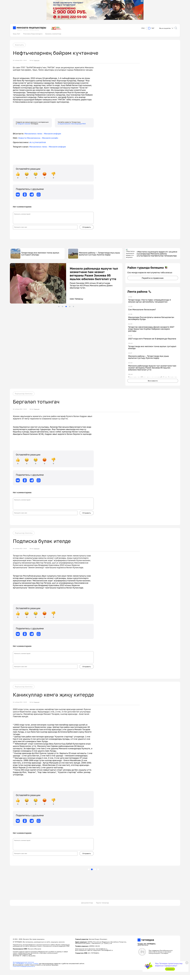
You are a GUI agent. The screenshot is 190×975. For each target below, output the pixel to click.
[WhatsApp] (39, 195)
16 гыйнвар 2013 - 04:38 (20, 702)
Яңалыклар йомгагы (23, 394)
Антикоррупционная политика (23, 962)
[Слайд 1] (58, 306)
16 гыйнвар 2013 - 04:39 (20, 548)
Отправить (86, 227)
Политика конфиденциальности (24, 966)
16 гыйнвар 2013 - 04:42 (20, 409)
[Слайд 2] (62, 306)
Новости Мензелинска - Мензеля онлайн (38, 138)
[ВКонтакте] (18, 195)
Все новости (153, 381)
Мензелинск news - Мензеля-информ (42, 133)
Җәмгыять (19, 45)
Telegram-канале (24, 124)
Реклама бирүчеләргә (32, 34)
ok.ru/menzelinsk (37, 142)
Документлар (87, 903)
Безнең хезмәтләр (53, 34)
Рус (143, 28)
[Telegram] (32, 195)
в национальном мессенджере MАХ (72, 124)
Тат (152, 28)
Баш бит (16, 34)
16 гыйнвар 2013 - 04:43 (20, 60)
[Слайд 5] (73, 306)
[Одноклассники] (25, 195)
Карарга (170, 969)
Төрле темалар (102, 903)
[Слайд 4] (69, 306)
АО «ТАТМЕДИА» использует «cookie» (26, 963)
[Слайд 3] (66, 306)
